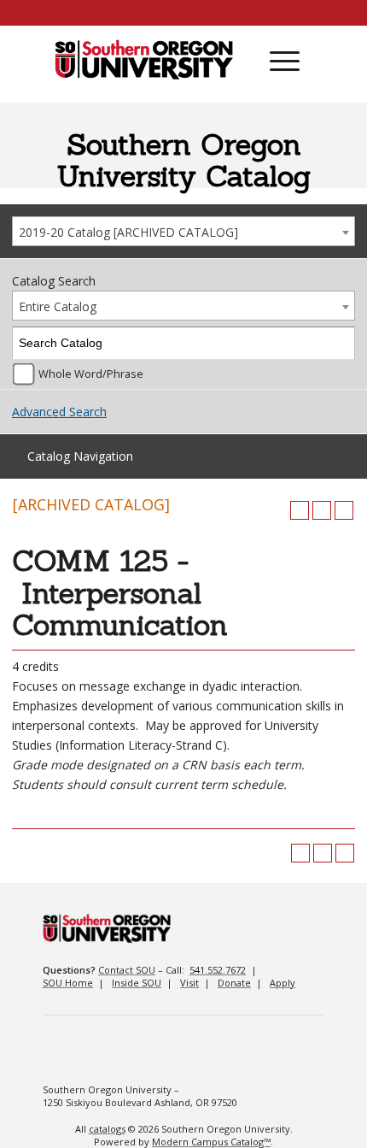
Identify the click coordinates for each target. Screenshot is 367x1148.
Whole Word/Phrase (90, 374)
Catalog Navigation (80, 456)
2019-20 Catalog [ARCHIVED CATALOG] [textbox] (128, 232)
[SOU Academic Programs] (144, 60)
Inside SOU (136, 982)
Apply (282, 982)
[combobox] (183, 231)
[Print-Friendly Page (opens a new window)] (321, 510)
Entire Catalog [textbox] (57, 306)
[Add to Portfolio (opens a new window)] (299, 510)
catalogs (107, 1128)
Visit (189, 982)
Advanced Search (59, 411)
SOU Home (68, 982)
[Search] (339, 343)
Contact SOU (126, 969)
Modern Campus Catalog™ (211, 1141)
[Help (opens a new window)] (344, 510)
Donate (234, 982)
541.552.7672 (217, 969)
